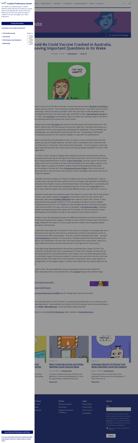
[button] (8, 33)
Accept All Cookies (17, 23)
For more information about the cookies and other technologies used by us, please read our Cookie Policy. (17, 438)
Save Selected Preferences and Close (17, 432)
